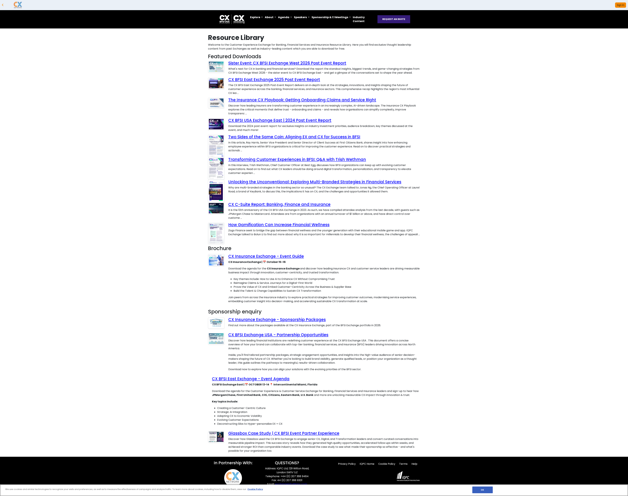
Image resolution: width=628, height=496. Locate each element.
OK (482, 489)
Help (414, 464)
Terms (403, 464)
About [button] (269, 17)
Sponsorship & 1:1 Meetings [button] (330, 17)
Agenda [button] (284, 17)
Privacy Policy (347, 464)
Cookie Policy (386, 464)
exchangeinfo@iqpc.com (291, 484)
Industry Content (359, 19)
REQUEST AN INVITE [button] (393, 19)
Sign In (620, 5)
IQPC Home (367, 464)
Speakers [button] (300, 17)
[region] (314, 490)
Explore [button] (255, 17)
